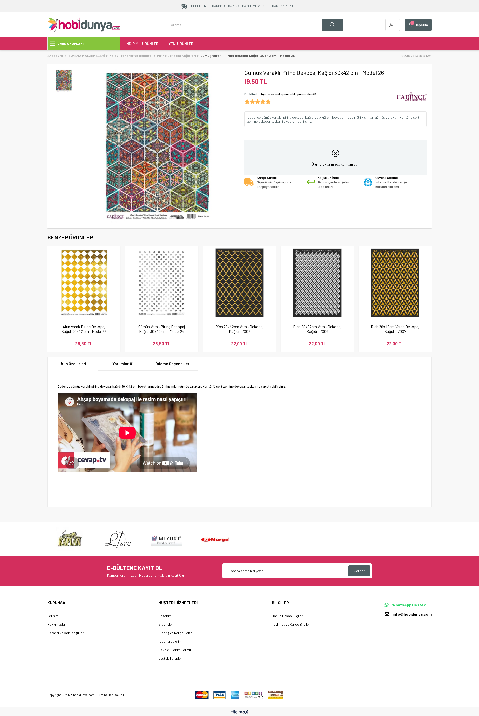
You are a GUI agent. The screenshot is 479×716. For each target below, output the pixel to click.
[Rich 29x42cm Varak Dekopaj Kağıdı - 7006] (317, 283)
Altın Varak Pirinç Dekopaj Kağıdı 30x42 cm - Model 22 (83, 329)
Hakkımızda (56, 624)
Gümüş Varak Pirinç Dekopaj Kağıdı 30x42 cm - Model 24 (161, 329)
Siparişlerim (167, 624)
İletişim (52, 616)
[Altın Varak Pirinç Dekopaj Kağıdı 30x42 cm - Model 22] (84, 283)
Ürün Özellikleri (72, 363)
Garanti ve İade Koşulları (65, 633)
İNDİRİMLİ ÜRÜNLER (141, 43)
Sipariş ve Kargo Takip (175, 633)
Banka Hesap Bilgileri (287, 616)
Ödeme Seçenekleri (172, 363)
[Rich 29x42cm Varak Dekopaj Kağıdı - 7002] (239, 283)
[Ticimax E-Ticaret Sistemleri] (239, 712)
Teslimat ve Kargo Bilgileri (291, 624)
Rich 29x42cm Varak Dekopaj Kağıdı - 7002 (239, 329)
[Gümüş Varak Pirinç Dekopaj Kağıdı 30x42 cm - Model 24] (162, 283)
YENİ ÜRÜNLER (180, 43)
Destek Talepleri (170, 658)
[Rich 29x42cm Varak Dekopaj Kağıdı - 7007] (395, 283)
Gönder (359, 571)
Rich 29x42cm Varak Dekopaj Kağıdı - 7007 (395, 329)
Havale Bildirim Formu (174, 650)
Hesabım (165, 616)
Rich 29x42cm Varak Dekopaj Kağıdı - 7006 (317, 329)
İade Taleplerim (170, 641)
